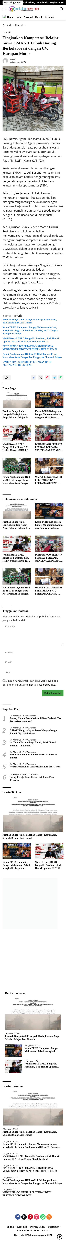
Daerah (6, 32)
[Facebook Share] (33, 377)
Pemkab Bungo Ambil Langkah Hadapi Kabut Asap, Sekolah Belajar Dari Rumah (30, 321)
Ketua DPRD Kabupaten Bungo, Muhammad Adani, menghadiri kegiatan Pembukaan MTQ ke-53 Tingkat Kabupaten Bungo (30, 330)
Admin (12, 59)
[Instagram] (36, 1217)
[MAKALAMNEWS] (23, 9)
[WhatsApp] (43, 1217)
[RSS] (49, 1217)
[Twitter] (24, 1217)
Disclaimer (53, 1227)
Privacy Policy (37, 1227)
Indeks (10, 1227)
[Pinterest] (30, 1217)
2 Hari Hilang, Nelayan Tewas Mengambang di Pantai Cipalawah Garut (34, 732)
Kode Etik (22, 1227)
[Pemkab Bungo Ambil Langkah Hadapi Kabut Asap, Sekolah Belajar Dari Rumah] (17, 400)
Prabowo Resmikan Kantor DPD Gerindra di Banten (33, 756)
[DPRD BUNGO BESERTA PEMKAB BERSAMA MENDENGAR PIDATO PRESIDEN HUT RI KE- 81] (49, 433)
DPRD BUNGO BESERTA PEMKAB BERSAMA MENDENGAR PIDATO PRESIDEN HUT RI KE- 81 (31, 348)
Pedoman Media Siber (27, 1230)
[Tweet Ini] (40, 377)
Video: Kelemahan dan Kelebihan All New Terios (35, 766)
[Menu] (5, 9)
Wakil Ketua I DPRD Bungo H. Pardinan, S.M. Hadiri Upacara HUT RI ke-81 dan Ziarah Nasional (31, 340)
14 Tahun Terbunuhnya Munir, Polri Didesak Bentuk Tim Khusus (33, 744)
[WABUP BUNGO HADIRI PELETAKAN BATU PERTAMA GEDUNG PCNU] (49, 466)
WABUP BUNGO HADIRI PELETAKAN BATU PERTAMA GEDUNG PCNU (27, 363)
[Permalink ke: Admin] (5, 60)
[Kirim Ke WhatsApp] (60, 377)
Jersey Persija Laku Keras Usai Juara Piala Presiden (32, 779)
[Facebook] (17, 1217)
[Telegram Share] (54, 377)
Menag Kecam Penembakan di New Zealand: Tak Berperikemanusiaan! (35, 720)
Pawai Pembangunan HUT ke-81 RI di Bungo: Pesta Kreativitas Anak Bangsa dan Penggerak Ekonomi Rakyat (32, 355)
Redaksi (46, 1230)
